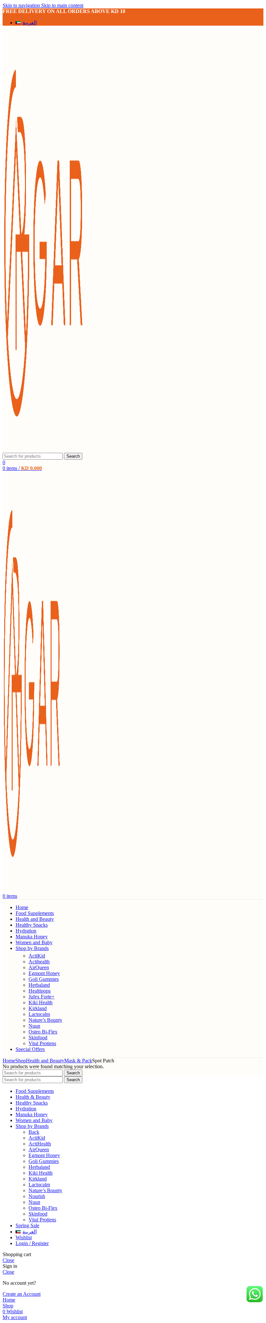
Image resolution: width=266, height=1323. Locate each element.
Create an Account (22, 1294)
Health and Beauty (45, 1060)
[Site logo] (43, 449)
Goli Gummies (44, 979)
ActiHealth (40, 1143)
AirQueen (39, 967)
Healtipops (40, 991)
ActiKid (37, 955)
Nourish (37, 1196)
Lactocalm (39, 1014)
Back (34, 1132)
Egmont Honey (44, 973)
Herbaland (39, 985)
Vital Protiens (42, 1043)
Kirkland (38, 1008)
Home (9, 1060)
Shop (20, 1060)
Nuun (34, 1026)
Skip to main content (62, 5)
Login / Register (32, 1243)
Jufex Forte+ (41, 996)
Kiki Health (41, 1002)
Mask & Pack (78, 1060)
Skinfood (38, 1037)
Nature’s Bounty (45, 1020)
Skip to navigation (22, 5)
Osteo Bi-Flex (43, 1031)
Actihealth (39, 961)
